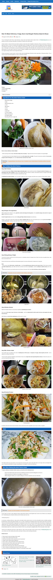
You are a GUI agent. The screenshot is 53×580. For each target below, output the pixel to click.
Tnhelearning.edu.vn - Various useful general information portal (9, 7)
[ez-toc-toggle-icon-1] (49, 95)
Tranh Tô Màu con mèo (6, 565)
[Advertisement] (26, 25)
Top (19, 36)
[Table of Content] (50, 95)
